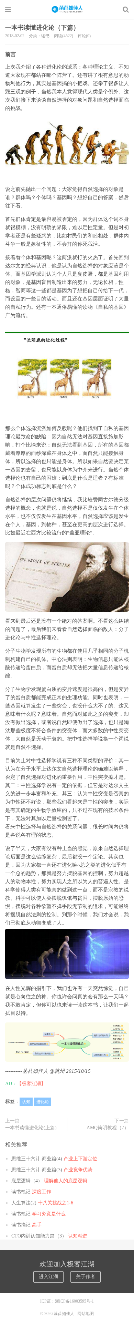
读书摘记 (26, 1224)
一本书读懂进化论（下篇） (42, 27)
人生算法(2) (42, 1202)
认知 (26, 1101)
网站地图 (85, 1313)
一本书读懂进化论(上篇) (31, 1127)
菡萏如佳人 (67, 9)
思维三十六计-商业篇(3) (51, 1169)
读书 (45, 35)
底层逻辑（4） (49, 1180)
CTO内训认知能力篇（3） (49, 1236)
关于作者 (85, 1276)
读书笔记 (31, 1191)
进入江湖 (48, 1276)
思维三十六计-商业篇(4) (54, 1158)
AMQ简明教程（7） (108, 1127)
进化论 (42, 1101)
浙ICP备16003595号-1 (74, 1301)
